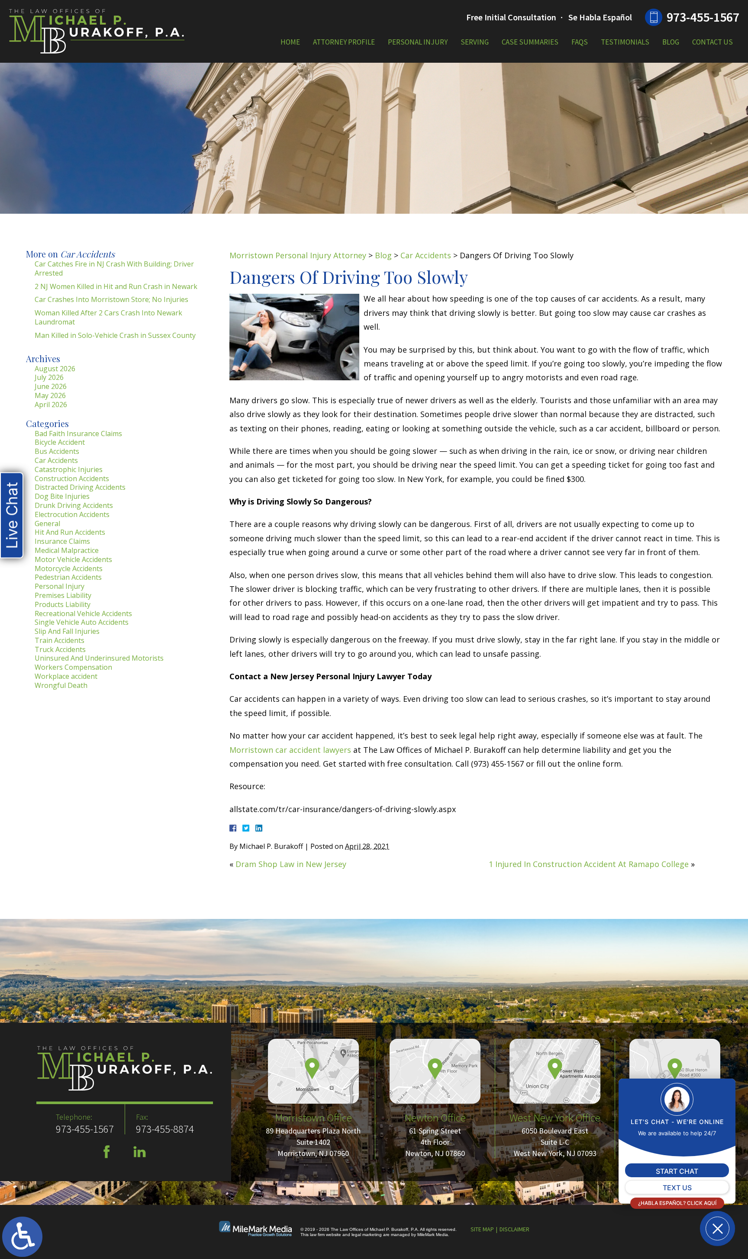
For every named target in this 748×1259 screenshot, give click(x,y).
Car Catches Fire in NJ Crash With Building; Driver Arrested (114, 268)
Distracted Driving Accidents (80, 487)
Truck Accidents (60, 649)
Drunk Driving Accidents (74, 505)
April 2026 (51, 404)
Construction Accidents (72, 478)
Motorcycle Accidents (69, 568)
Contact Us (712, 42)
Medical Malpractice (67, 550)
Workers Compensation (73, 667)
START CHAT (677, 1171)
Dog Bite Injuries (62, 496)
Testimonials (625, 42)
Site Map (482, 1229)
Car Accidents (425, 255)
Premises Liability (63, 595)
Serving (475, 42)
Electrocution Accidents (72, 514)
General (47, 523)
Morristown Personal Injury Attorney (297, 255)
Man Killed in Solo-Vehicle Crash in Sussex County (115, 335)
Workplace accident (66, 676)
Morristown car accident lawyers (290, 750)
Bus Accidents (57, 451)
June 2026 (51, 386)
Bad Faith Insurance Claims (78, 433)
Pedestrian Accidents (68, 577)
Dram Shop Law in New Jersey (290, 864)
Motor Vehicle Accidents (73, 559)
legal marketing (366, 1234)
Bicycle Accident (60, 442)
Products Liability (62, 604)
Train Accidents (59, 640)
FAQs (579, 42)
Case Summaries (530, 42)
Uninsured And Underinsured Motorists (99, 658)
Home (290, 42)
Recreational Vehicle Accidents (83, 613)
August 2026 (55, 368)
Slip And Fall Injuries (67, 631)
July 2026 (49, 377)
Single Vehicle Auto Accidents (82, 622)
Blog (670, 42)
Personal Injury (418, 42)
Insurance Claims (62, 541)
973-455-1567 (703, 17)
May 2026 (50, 395)
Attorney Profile (344, 42)
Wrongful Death (61, 685)
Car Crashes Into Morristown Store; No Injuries (111, 299)
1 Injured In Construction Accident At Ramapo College (589, 864)
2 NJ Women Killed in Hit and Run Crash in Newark (116, 286)
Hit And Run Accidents (70, 532)
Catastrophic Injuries (69, 469)
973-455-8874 (165, 1129)
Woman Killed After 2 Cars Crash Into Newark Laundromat (108, 317)
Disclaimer (514, 1229)
